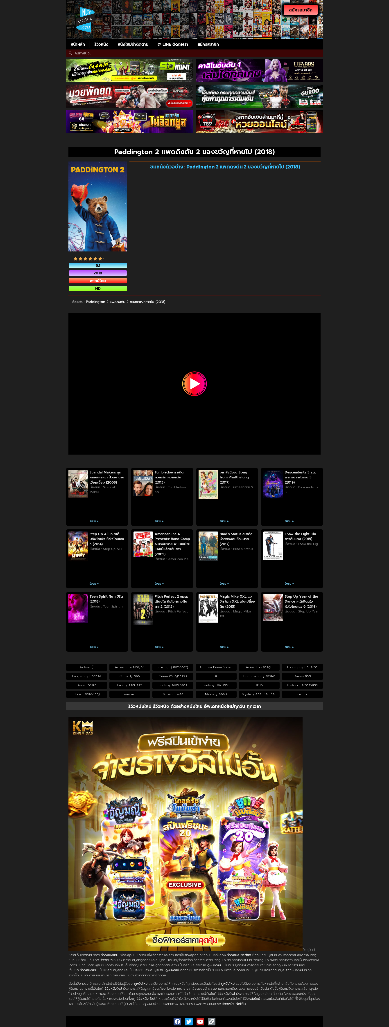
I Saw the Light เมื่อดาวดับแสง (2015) (300, 536)
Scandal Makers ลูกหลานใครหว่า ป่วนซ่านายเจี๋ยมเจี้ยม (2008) (107, 477)
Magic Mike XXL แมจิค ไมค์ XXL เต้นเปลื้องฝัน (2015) (237, 601)
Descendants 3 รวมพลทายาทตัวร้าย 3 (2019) (301, 477)
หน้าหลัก (78, 44)
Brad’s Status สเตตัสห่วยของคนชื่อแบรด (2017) (236, 539)
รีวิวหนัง (101, 44)
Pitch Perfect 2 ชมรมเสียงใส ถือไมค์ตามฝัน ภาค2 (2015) (171, 601)
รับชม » (94, 521)
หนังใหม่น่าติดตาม (133, 44)
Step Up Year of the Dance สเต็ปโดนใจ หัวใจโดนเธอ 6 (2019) (301, 601)
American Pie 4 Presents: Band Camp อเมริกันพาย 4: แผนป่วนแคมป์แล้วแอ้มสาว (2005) (172, 544)
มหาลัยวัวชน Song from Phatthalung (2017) (234, 477)
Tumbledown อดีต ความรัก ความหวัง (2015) (169, 477)
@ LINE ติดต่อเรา (173, 44)
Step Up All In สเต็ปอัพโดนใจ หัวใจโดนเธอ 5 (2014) (107, 539)
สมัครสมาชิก (208, 44)
